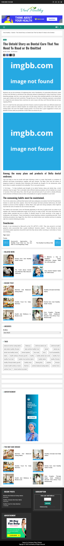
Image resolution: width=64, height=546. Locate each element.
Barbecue (28, 346)
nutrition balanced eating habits (40, 366)
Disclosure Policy (33, 542)
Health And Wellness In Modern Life (8, 315)
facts (44, 352)
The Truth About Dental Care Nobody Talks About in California (8, 272)
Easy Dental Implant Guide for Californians (38, 272)
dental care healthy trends (11, 352)
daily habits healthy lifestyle (11, 349)
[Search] (60, 27)
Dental (13, 32)
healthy (32, 356)
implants (49, 362)
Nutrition (26, 366)
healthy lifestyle (55, 359)
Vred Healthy (6, 32)
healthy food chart (9, 359)
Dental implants (26, 352)
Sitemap (40, 542)
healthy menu (28, 362)
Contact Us (25, 542)
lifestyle (57, 362)
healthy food (56, 356)
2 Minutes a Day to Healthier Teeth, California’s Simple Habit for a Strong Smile (38, 260)
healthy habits (42, 359)
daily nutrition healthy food (32, 349)
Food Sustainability (54, 352)
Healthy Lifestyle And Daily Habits (37, 291)
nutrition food (7, 369)
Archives (5, 330)
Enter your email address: (47, 501)
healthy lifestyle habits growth (12, 362)
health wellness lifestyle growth (18, 356)
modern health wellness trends (12, 366)
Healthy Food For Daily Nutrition (8, 303)
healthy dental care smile (43, 356)
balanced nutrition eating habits (12, 346)
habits (5, 356)
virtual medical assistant (20, 369)
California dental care (40, 346)
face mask (36, 352)
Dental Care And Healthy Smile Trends (8, 260)
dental (8, 235)
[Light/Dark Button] (57, 27)
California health (55, 346)
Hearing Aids (39, 362)
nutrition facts (56, 366)
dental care (57, 349)
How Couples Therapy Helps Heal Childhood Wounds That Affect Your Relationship (37, 315)
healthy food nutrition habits (26, 359)
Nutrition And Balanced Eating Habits (8, 291)
